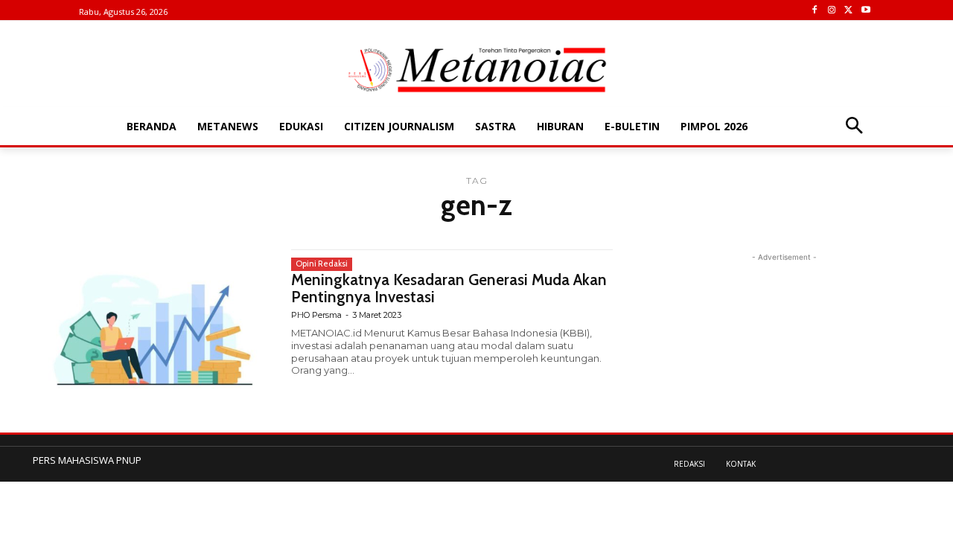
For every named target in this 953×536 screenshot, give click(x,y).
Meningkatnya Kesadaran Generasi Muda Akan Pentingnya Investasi (449, 288)
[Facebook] (814, 10)
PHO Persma (316, 315)
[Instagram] (832, 10)
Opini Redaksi (322, 263)
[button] (853, 126)
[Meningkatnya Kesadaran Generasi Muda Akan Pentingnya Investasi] (154, 322)
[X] (848, 10)
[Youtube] (865, 10)
